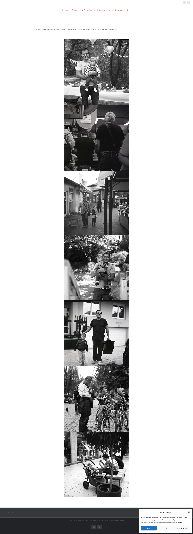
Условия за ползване (119, 520)
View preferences (182, 528)
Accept (149, 528)
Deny (165, 528)
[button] (189, 512)
